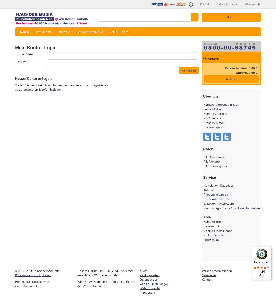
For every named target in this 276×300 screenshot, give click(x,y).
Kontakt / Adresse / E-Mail (221, 104)
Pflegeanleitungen (216, 194)
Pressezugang (213, 127)
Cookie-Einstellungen (218, 230)
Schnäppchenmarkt (89, 32)
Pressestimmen (214, 122)
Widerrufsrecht (214, 235)
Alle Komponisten (215, 157)
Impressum (211, 240)
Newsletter (209, 275)
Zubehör (64, 32)
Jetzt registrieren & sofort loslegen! (39, 89)
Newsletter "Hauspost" (219, 185)
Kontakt (207, 279)
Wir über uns (212, 118)
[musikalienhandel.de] (55, 17)
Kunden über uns (215, 113)
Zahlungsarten (213, 221)
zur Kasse (231, 79)
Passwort (23, 61)
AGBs (207, 217)
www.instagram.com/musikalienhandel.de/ (232, 208)
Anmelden (189, 70)
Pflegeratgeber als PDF (219, 199)
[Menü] (269, 248)
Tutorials (209, 190)
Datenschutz (212, 226)
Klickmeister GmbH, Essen (33, 275)
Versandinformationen (217, 271)
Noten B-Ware (119, 32)
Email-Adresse (27, 54)
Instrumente (43, 32)
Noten (24, 32)
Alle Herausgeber (215, 166)
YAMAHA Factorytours (219, 203)
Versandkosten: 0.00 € (241, 68)
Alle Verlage (212, 161)
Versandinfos (212, 109)
